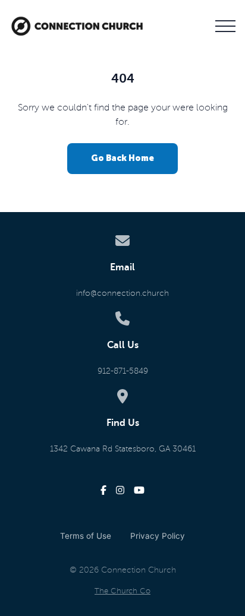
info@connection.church (122, 293)
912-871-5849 (123, 371)
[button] (225, 26)
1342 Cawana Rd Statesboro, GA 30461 (123, 448)
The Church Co (122, 591)
